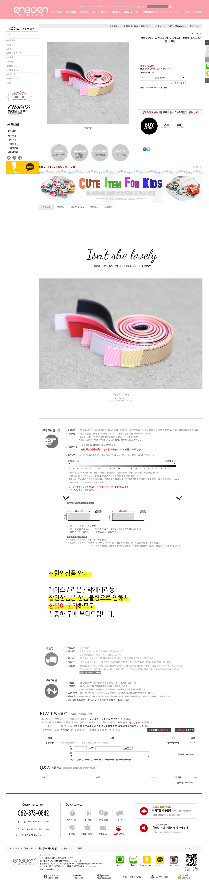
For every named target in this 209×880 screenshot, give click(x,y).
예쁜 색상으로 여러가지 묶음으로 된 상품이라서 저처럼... (85, 743)
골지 (9, 49)
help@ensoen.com (93, 866)
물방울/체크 (12, 66)
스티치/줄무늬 (13, 70)
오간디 (10, 57)
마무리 (10, 61)
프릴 (9, 83)
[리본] (8, 34)
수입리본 (11, 40)
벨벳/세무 (11, 74)
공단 (9, 44)
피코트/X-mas (13, 78)
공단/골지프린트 (14, 53)
